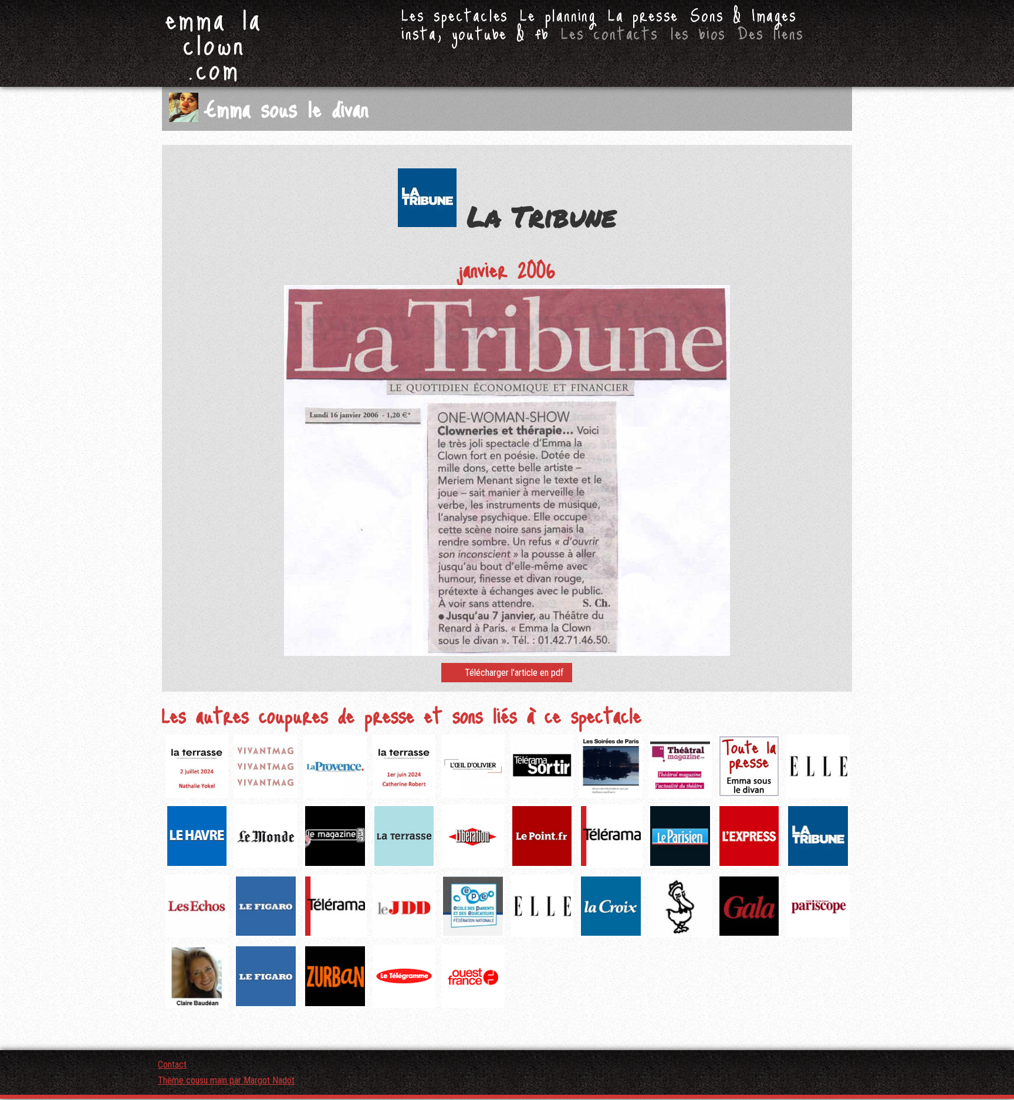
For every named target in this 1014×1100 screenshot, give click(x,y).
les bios (698, 32)
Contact (172, 1064)
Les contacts (609, 32)
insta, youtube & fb (475, 32)
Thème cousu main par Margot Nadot (226, 1080)
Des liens (770, 32)
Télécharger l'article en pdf (514, 672)
